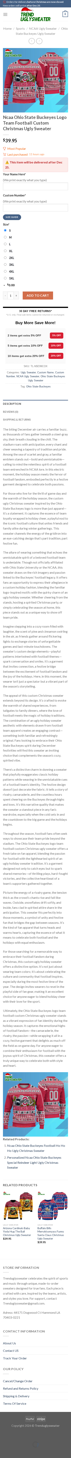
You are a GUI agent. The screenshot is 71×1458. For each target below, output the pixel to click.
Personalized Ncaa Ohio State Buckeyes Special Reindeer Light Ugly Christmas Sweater (34, 1162)
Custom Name (45, 372)
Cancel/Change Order (18, 1381)
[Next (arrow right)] (15, 1451)
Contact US (11, 1350)
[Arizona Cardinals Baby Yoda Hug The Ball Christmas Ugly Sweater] (18, 1206)
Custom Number (14, 195)
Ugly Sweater (28, 372)
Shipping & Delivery (16, 1396)
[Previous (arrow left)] (4, 1451)
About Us (9, 1343)
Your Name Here (14, 174)
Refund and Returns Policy (20, 1388)
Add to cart (38, 295)
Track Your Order (15, 1358)
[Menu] (5, 14)
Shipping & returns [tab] (17, 419)
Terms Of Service (14, 1403)
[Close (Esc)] (4, 1434)
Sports (20, 28)
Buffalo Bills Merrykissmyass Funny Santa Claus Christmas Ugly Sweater (50, 1233)
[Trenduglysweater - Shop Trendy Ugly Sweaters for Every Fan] (35, 14)
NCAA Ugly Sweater (43, 28)
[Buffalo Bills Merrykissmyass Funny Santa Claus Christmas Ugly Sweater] (52, 1206)
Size (6, 224)
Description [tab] (12, 403)
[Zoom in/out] (15, 1434)
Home (7, 28)
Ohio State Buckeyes (38, 386)
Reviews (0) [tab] (10, 411)
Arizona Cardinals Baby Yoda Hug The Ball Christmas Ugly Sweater (17, 1232)
